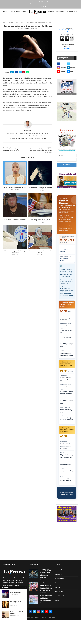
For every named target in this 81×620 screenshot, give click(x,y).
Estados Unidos (19, 22)
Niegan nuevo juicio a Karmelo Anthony (15, 187)
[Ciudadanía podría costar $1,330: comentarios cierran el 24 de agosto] (40, 205)
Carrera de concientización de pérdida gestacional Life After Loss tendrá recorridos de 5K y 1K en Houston (46, 586)
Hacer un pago (59, 591)
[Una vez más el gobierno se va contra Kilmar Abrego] (15, 205)
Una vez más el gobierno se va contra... (15, 219)
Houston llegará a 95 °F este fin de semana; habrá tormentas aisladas (46, 598)
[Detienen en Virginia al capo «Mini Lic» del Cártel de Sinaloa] (5, 614)
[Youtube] (43, 6)
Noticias (5, 11)
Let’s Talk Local (59, 596)
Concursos (58, 587)
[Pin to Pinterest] (23, 72)
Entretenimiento (21, 11)
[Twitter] (34, 611)
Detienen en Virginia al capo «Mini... (16, 612)
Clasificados (71, 11)
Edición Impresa (32, 3)
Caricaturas (58, 583)
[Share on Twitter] (20, 72)
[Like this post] (12, 72)
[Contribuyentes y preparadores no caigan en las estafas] (40, 173)
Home (4, 22)
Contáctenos (49, 3)
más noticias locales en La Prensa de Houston (67, 494)
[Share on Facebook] (16, 72)
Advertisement (41, 3)
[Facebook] (30, 611)
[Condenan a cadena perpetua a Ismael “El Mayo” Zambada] (40, 237)
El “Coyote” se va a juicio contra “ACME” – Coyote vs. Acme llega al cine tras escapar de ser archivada (45, 573)
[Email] (45, 6)
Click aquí (67, 48)
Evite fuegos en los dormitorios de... (15, 602)
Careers (57, 600)
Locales (13, 11)
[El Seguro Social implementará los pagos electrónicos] (15, 237)
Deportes (51, 11)
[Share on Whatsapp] (27, 72)
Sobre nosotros (59, 570)
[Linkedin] (41, 6)
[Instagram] (39, 6)
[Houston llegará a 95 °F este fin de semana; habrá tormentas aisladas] (33, 599)
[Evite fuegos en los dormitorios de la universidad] (5, 604)
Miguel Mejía (26, 28)
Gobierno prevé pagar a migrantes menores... (16, 591)
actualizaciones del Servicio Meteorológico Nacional (66, 295)
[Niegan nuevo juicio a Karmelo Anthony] (15, 173)
